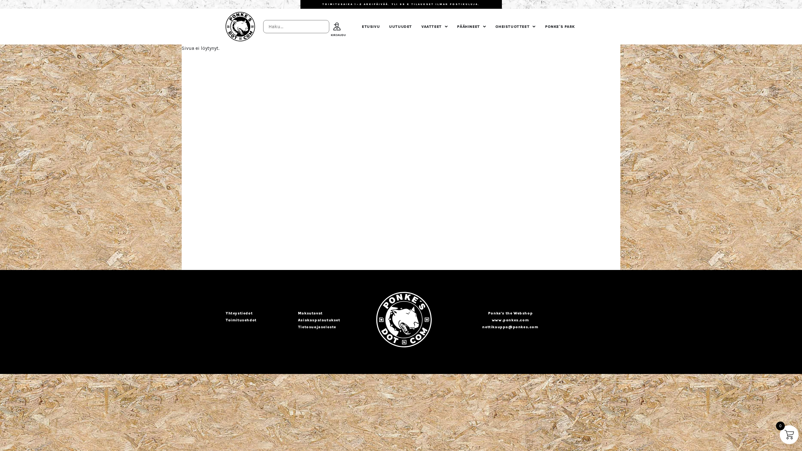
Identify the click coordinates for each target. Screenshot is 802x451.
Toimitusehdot (241, 320)
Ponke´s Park (560, 26)
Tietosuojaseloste (317, 327)
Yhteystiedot (239, 313)
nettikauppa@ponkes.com (510, 327)
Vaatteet (431, 26)
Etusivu (371, 26)
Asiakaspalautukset (319, 320)
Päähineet (468, 26)
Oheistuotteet (512, 26)
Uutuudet (400, 26)
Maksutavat (310, 313)
